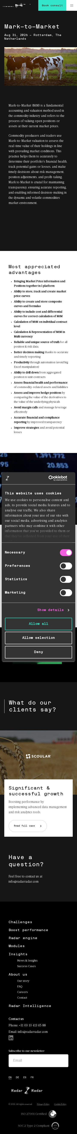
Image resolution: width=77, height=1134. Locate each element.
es (24, 1077)
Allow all (38, 623)
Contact (22, 997)
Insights (18, 954)
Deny (38, 652)
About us (18, 974)
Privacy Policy (43, 1104)
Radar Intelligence (30, 1006)
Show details (50, 610)
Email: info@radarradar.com (28, 1032)
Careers (22, 992)
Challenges (20, 922)
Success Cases (26, 966)
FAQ (19, 986)
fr (32, 1077)
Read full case (24, 826)
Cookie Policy (60, 1104)
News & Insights (27, 960)
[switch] (66, 565)
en (10, 1077)
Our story (23, 981)
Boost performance (28, 930)
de (17, 1077)
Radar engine (23, 938)
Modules (17, 946)
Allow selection (38, 637)
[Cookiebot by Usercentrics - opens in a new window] (54, 478)
